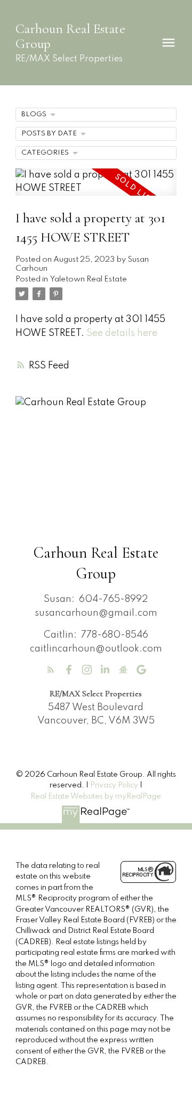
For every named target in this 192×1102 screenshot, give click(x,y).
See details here (121, 333)
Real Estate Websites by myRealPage (95, 796)
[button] (50, 669)
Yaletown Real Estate (88, 279)
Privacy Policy (114, 785)
